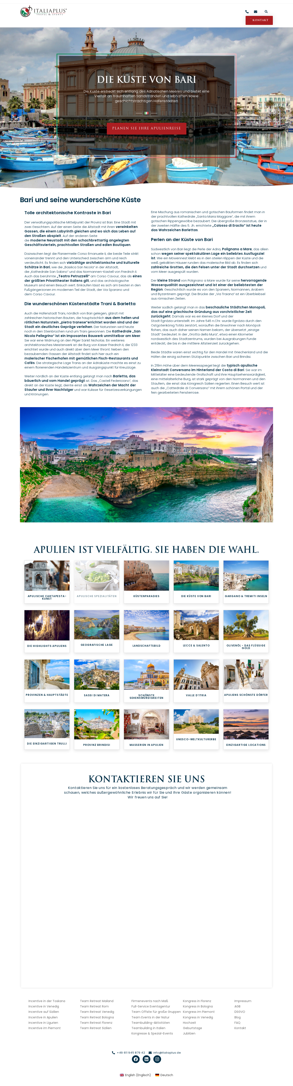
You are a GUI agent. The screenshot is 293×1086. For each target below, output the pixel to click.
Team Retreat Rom (94, 1006)
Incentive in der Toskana (47, 1001)
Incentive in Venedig (44, 1006)
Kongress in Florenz (197, 1001)
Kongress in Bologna (198, 1006)
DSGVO (239, 1012)
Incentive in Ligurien (43, 1023)
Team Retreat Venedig (97, 1012)
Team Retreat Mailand (96, 1001)
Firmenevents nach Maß (149, 1001)
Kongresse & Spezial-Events (152, 1033)
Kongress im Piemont (199, 1012)
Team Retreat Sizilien (96, 1028)
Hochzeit (189, 1023)
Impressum (242, 1001)
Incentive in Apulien (43, 1017)
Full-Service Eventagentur (150, 1006)
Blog (237, 1017)
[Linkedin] (146, 1059)
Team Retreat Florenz (96, 1023)
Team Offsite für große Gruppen (156, 1012)
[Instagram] (157, 1059)
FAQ (237, 1023)
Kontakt (240, 1028)
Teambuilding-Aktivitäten (150, 1023)
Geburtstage (192, 1028)
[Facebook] (136, 1059)
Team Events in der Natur (150, 1017)
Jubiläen (189, 1033)
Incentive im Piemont (45, 1028)
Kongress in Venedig (198, 1017)
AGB (237, 1006)
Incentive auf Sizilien (44, 1012)
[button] (266, 11)
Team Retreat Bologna (97, 1017)
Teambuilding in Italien (148, 1028)
